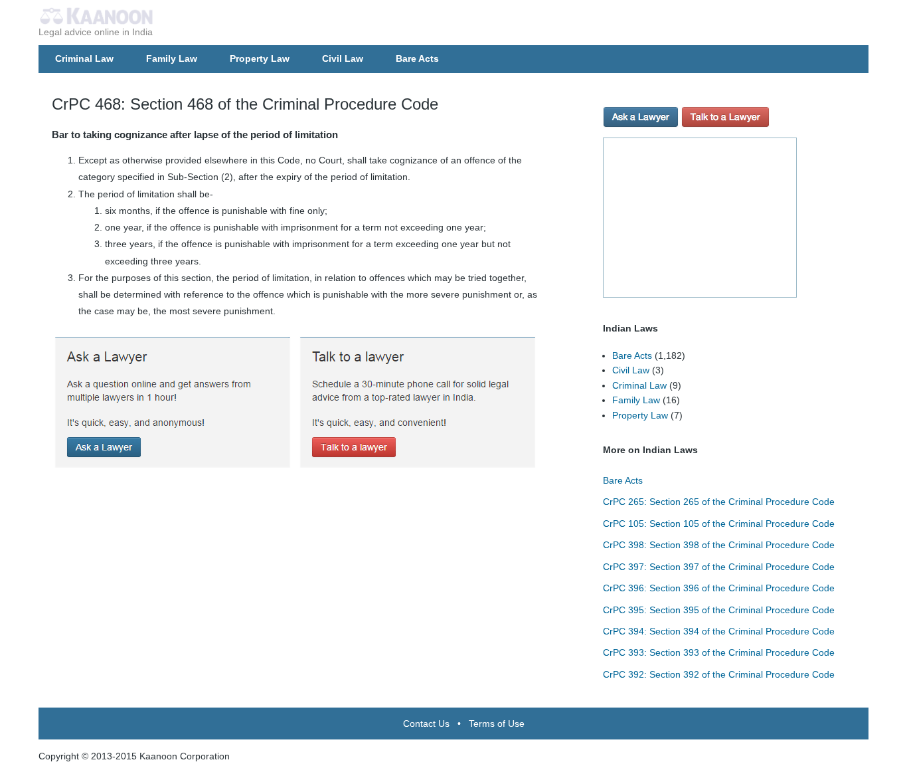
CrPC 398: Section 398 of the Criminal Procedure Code (719, 544)
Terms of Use (497, 723)
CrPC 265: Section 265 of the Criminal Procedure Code (719, 501)
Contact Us (426, 723)
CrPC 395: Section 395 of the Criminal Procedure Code (719, 610)
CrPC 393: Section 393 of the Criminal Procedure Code (719, 652)
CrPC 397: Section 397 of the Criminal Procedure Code (719, 566)
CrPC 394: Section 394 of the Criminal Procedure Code (719, 631)
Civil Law (342, 58)
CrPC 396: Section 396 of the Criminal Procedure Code (719, 588)
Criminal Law (84, 58)
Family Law (171, 58)
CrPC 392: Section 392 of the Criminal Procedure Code (719, 674)
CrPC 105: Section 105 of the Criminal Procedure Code (719, 523)
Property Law (259, 58)
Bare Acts (417, 58)
